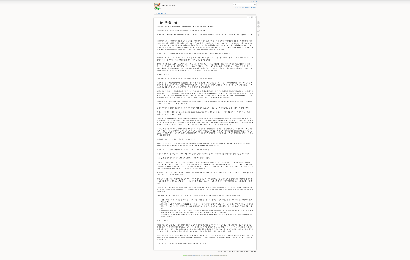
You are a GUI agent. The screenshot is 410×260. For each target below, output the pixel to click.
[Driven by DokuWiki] (222, 255)
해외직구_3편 (162, 13)
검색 (255, 4)
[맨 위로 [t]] (258, 35)
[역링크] (258, 31)
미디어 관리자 (246, 7)
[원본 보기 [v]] (258, 23)
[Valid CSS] (214, 255)
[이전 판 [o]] (258, 27)
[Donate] (187, 255)
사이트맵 (253, 7)
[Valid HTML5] (205, 255)
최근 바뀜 (238, 7)
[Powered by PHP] (196, 255)
